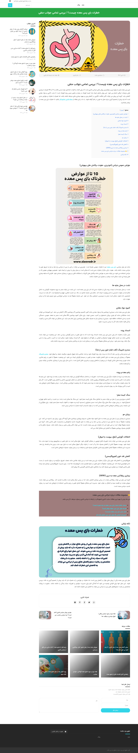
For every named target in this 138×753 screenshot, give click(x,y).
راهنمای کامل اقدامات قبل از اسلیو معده (23, 57)
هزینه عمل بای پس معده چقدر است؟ (114, 508)
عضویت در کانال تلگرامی (57, 731)
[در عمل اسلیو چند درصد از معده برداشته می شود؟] (32, 100)
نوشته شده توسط (50, 75)
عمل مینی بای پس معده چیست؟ (115, 511)
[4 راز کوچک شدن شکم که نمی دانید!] (32, 91)
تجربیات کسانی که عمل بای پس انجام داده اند (111, 515)
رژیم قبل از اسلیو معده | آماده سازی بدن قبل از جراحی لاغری (23, 49)
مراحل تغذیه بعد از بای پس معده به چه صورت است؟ (109, 505)
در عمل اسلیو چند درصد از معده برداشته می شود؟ (19, 98)
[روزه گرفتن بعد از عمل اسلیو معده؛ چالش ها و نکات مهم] (32, 74)
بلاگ (99, 737)
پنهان (122, 110)
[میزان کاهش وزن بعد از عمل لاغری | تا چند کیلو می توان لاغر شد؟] (32, 31)
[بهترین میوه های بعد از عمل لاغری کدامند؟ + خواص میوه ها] (32, 108)
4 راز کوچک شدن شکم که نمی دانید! (19, 90)
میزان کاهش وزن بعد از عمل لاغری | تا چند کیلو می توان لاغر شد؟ (18, 31)
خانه (129, 737)
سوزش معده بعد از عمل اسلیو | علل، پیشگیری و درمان (24, 41)
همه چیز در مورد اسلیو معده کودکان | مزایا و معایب (24, 64)
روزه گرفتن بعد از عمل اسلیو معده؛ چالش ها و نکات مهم (18, 73)
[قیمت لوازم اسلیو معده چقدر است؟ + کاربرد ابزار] (32, 82)
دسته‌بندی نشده (98, 75)
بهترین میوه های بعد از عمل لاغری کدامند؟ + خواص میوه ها (18, 108)
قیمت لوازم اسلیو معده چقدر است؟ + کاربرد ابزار (18, 81)
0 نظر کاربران (76, 75)
